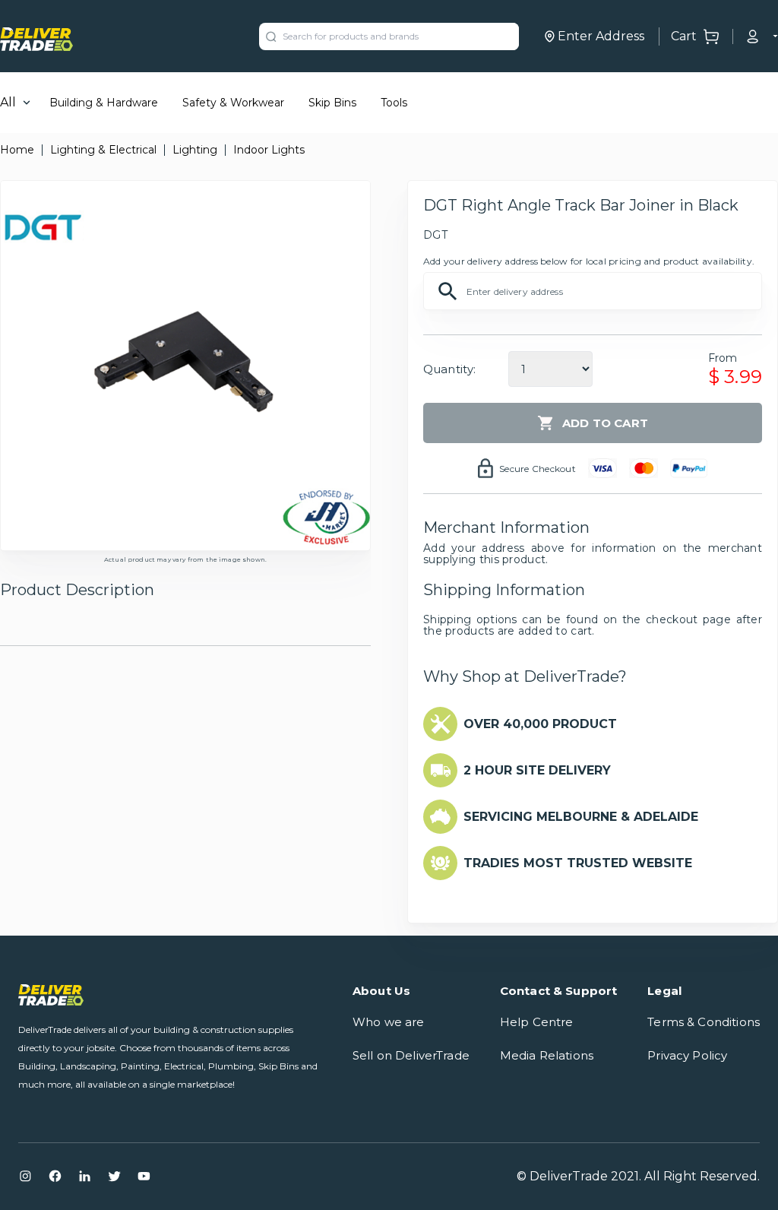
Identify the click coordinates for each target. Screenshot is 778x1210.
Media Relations (546, 1055)
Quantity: (449, 369)
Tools (394, 102)
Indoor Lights (269, 150)
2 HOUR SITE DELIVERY (537, 770)
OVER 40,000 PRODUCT (540, 724)
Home (17, 150)
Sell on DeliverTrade (411, 1055)
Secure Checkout (537, 468)
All (8, 102)
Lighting (194, 150)
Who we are (389, 1022)
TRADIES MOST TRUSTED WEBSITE (577, 863)
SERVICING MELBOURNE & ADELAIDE (580, 816)
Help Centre (537, 1022)
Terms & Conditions (703, 1022)
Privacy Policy (687, 1055)
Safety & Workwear (233, 102)
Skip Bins (332, 102)
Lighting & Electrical (103, 150)
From (723, 358)
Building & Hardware (103, 102)
